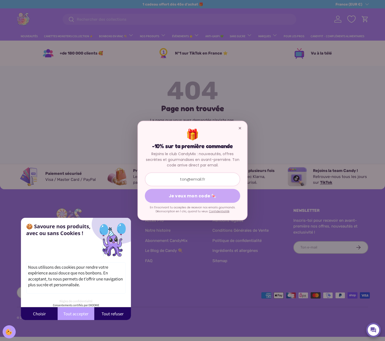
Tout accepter (76, 313)
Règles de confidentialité (75, 301)
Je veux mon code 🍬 (193, 196)
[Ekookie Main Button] (9, 331)
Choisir (39, 313)
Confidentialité (219, 211)
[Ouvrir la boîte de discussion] (373, 330)
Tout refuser (113, 313)
